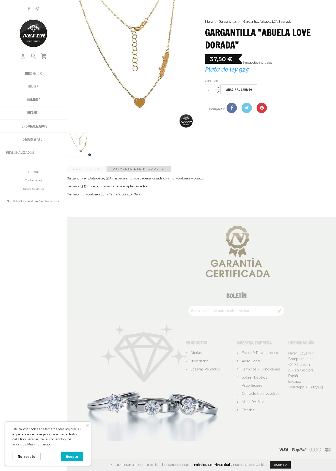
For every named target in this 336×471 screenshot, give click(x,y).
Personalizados (20, 152)
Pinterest (262, 108)
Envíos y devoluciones (259, 353)
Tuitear (247, 108)
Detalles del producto (139, 168)
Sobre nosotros (33, 189)
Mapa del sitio (252, 402)
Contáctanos (33, 180)
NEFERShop (13, 201)
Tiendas (33, 172)
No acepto (26, 456)
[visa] (284, 449)
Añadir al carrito (239, 90)
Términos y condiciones (261, 369)
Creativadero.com (49, 201)
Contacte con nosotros (260, 394)
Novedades (199, 361)
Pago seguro (251, 385)
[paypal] (315, 449)
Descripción (86, 168)
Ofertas (195, 353)
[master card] (299, 449)
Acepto (72, 456)
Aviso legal (250, 361)
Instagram (37, 8)
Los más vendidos (204, 369)
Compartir (232, 108)
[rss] (328, 449)
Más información (39, 444)
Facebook (29, 8)
